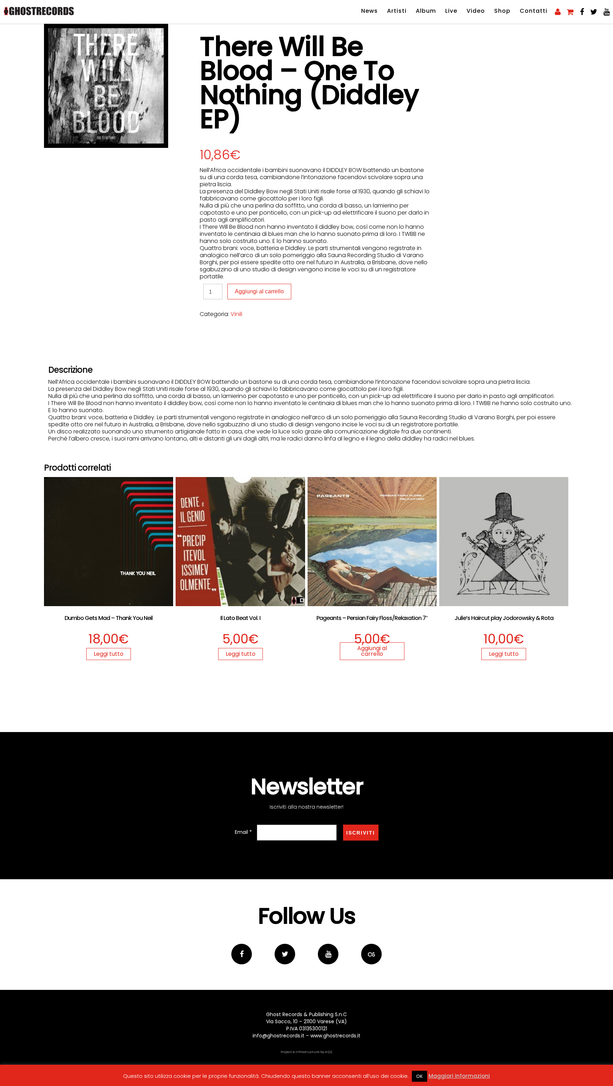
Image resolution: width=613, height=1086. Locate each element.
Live (451, 11)
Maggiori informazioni (459, 1076)
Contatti (533, 11)
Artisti (397, 11)
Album (426, 11)
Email (243, 832)
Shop (502, 11)
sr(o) (328, 1052)
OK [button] (419, 1076)
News (369, 11)
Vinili (236, 314)
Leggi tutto (108, 654)
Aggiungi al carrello (259, 291)
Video (475, 11)
